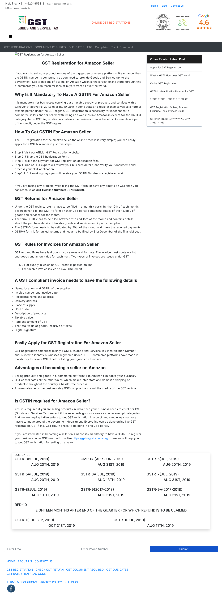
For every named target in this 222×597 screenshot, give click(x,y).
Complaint (102, 47)
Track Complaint (122, 47)
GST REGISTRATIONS (18, 47)
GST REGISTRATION (20, 569)
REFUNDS (71, 582)
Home (154, 5)
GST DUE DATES (117, 569)
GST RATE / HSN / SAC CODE (26, 573)
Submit (184, 549)
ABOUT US (25, 561)
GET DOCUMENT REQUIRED (85, 569)
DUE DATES (76, 47)
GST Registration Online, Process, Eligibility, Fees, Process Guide (169, 109)
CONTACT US (44, 561)
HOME (11, 561)
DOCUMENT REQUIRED (50, 47)
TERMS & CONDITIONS (22, 582)
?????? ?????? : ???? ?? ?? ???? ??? (169, 99)
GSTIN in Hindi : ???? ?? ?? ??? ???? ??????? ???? (170, 120)
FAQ (89, 47)
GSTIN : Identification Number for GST (172, 91)
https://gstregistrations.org (90, 438)
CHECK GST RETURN (50, 569)
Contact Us (177, 5)
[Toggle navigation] (10, 37)
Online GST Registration (163, 83)
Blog (164, 5)
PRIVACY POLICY (51, 582)
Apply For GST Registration (165, 67)
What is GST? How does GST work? (170, 75)
